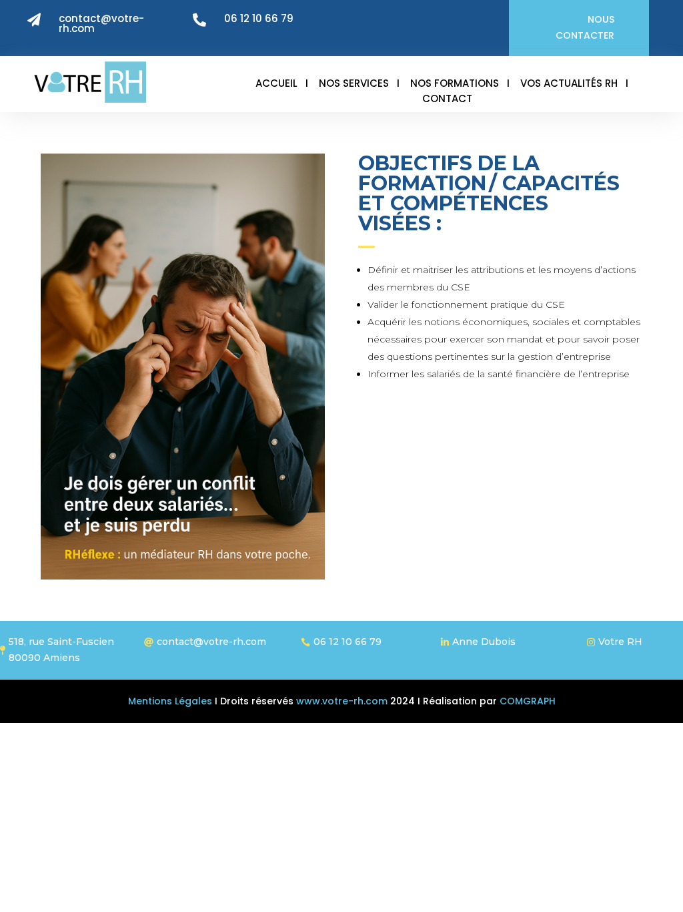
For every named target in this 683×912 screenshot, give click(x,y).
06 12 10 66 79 (258, 18)
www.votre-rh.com (340, 701)
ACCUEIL (276, 83)
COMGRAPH (528, 701)
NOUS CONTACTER (585, 27)
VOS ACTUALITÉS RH (569, 83)
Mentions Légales (170, 701)
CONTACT (447, 98)
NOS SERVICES (354, 83)
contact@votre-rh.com (101, 23)
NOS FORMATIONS (454, 83)
